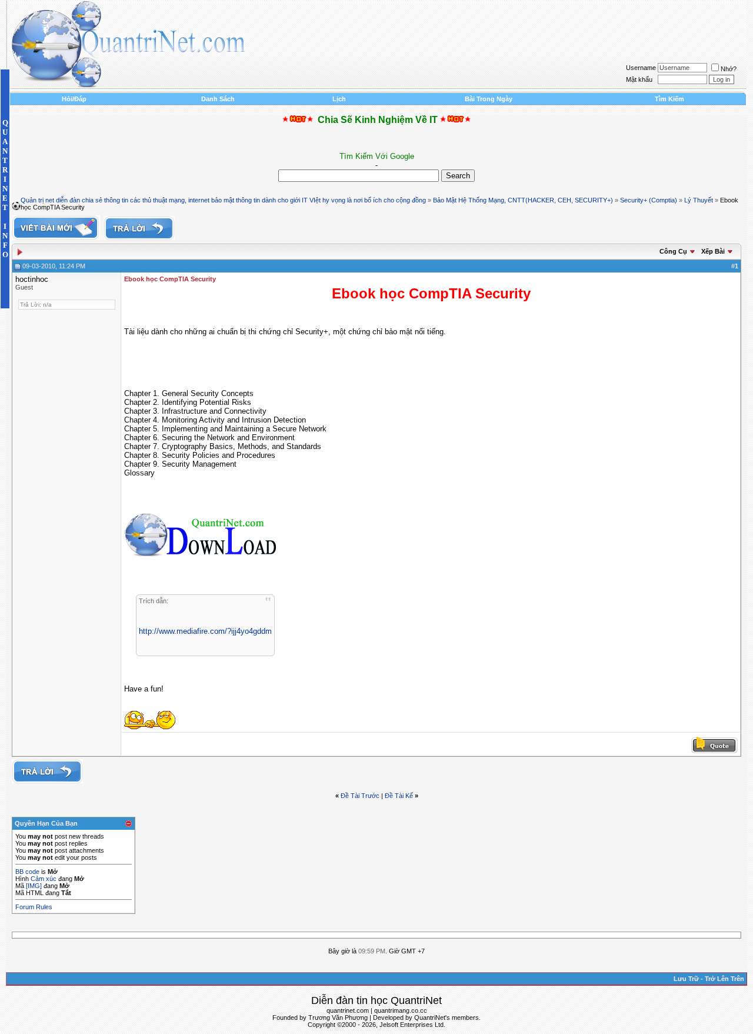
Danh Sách (218, 98)
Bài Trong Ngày (488, 98)
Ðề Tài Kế (399, 795)
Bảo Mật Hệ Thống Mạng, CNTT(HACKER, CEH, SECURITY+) (523, 200)
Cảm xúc (43, 878)
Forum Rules (33, 906)
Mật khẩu (639, 79)
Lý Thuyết (698, 200)
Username (641, 67)
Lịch (339, 98)
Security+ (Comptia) (648, 200)
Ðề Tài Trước (360, 795)
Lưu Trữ (686, 978)
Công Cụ (673, 251)
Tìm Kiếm (669, 98)
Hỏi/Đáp (74, 98)
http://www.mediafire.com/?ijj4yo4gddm (205, 631)
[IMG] (34, 885)
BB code (27, 871)
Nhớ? (729, 68)
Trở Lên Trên (724, 978)
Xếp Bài (713, 251)
